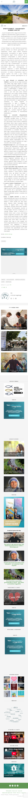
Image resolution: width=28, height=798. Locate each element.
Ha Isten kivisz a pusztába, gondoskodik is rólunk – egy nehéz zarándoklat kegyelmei (13, 472)
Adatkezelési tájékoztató (7, 792)
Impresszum (14, 790)
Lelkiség (4, 241)
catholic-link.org (8, 234)
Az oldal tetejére (22, 796)
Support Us (23, 792)
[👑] (14, 694)
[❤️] (14, 687)
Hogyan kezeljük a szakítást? (10, 603)
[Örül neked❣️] (7, 679)
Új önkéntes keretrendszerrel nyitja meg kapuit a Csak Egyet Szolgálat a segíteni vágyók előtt (14, 328)
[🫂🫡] (7, 694)
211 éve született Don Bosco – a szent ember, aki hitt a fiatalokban (14, 371)
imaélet (3, 279)
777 (5, 25)
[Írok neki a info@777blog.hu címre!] (15, 298)
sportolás (8, 281)
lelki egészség (10, 279)
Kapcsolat (20, 790)
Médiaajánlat (8, 790)
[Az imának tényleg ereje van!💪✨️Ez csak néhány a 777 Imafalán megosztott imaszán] (21, 694)
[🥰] (14, 679)
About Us (19, 792)
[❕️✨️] (21, 687)
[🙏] (7, 687)
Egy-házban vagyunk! (8, 775)
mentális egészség (20, 279)
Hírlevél (14, 792)
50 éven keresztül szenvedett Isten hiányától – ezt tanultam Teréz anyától (13, 489)
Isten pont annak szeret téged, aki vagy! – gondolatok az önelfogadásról (13, 454)
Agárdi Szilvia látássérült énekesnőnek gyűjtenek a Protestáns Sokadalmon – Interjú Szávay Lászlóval (14, 349)
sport (3, 281)
